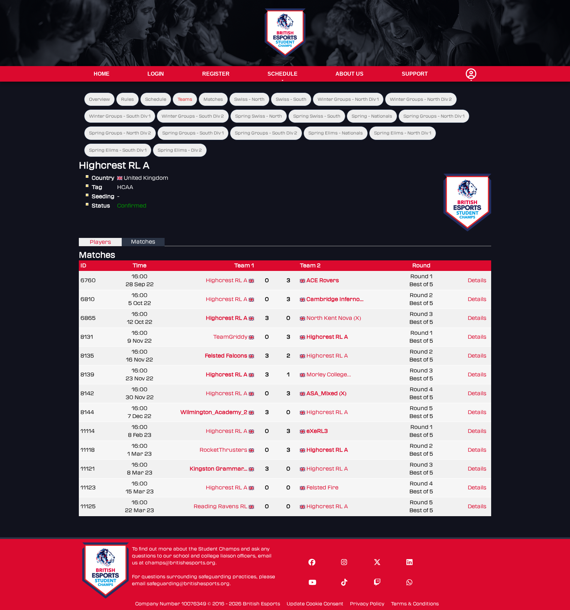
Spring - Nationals (372, 116)
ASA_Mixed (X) (326, 393)
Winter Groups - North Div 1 (348, 99)
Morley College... (328, 374)
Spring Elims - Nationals (335, 133)
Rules (127, 99)
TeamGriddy (230, 337)
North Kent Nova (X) (333, 318)
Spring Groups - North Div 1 (433, 116)
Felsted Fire (322, 487)
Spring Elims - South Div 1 (117, 150)
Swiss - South (291, 99)
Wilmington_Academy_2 (213, 412)
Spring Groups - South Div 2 (266, 133)
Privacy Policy (367, 604)
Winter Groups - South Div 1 (119, 116)
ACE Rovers (322, 280)
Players (100, 242)
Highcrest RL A (226, 280)
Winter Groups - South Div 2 (193, 116)
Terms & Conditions (415, 604)
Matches (213, 99)
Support (415, 74)
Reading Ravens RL (220, 506)
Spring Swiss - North (258, 116)
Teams (184, 99)
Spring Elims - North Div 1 (402, 133)
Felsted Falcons (226, 356)
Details (477, 280)
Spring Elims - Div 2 (180, 150)
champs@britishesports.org (180, 563)
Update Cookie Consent (315, 604)
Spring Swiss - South (316, 116)
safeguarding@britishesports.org (188, 584)
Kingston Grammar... (218, 469)
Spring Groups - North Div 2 (120, 133)
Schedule (283, 74)
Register (216, 74)
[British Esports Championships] (285, 33)
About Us (349, 74)
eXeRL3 (317, 431)
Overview (99, 99)
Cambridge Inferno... (335, 299)
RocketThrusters (223, 450)
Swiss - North (249, 99)
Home (102, 74)
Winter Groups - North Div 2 (421, 99)
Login (155, 74)
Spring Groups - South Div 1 (193, 133)
